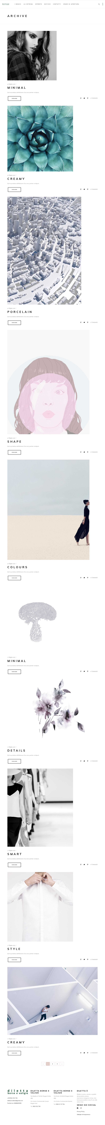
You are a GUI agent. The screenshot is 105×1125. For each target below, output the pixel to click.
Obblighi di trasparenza (83, 1114)
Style (14, 949)
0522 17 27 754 (60, 1104)
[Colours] (48, 460)
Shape (14, 441)
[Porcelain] (44, 198)
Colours (17, 567)
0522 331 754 (36, 1106)
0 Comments (94, 98)
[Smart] (40, 769)
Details (16, 750)
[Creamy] (40, 107)
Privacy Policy (81, 1111)
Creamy (16, 179)
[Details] (52, 680)
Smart (14, 854)
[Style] (40, 873)
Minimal (17, 87)
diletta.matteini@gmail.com (15, 1100)
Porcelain (20, 312)
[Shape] (48, 331)
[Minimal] (32, 32)
